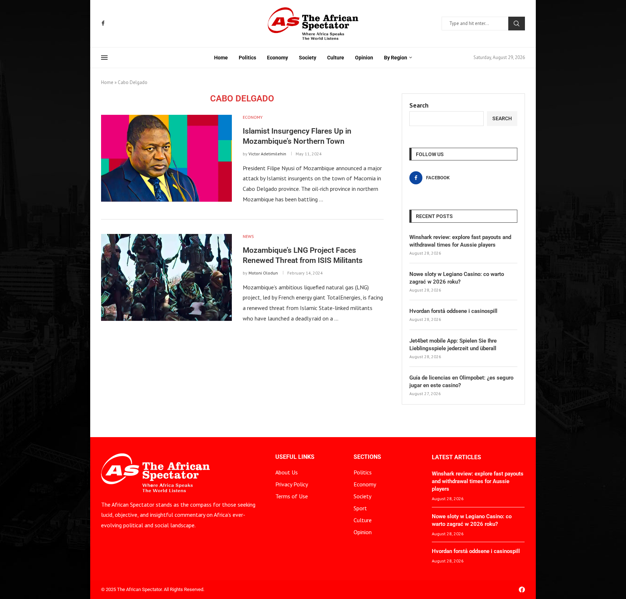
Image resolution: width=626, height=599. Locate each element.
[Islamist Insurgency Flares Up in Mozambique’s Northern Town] (166, 158)
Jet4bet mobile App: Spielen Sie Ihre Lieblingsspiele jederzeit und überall (453, 345)
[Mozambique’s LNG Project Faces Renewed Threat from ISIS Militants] (166, 277)
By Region (395, 57)
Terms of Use (291, 496)
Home (221, 57)
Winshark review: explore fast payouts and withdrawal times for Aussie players (460, 241)
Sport (360, 508)
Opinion (364, 57)
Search (516, 23)
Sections (367, 457)
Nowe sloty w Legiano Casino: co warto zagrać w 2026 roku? (456, 278)
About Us (286, 472)
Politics (247, 57)
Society (307, 57)
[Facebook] (103, 23)
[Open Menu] (104, 57)
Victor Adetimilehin (267, 153)
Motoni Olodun (263, 273)
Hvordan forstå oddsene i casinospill (453, 311)
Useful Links (294, 457)
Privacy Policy (291, 484)
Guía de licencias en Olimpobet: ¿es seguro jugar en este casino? (461, 381)
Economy (277, 57)
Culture (335, 57)
